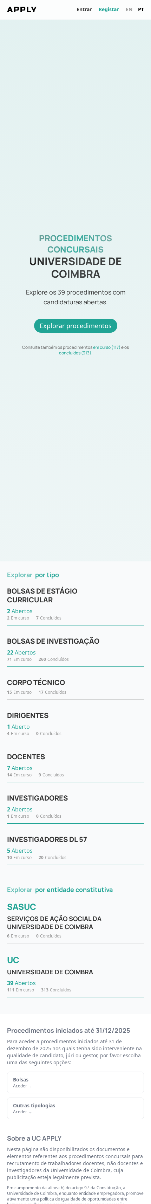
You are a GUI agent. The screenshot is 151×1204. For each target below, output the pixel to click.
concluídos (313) (75, 353)
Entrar (84, 9)
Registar (109, 9)
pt (141, 9)
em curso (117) (106, 347)
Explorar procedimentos (76, 325)
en (129, 9)
